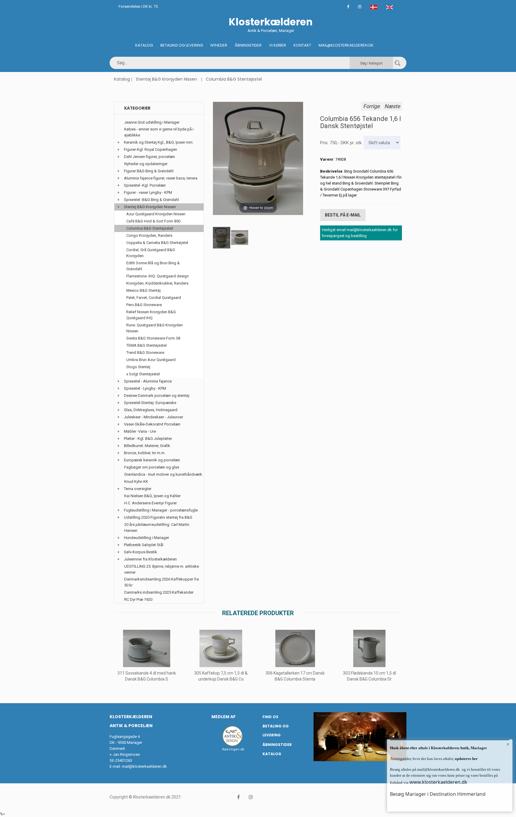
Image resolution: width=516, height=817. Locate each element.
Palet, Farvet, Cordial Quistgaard (153, 297)
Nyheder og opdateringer (146, 164)
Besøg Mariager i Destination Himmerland (438, 794)
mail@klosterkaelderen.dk (144, 766)
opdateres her (466, 758)
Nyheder (219, 45)
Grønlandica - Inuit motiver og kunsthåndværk (163, 474)
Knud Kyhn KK (136, 481)
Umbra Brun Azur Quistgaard (151, 359)
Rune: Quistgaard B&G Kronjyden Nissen (154, 328)
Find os (270, 716)
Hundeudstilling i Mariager (146, 537)
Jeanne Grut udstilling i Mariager (151, 122)
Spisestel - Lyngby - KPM (145, 388)
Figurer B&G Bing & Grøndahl (148, 171)
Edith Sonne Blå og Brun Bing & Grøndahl (153, 266)
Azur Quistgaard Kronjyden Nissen (155, 214)
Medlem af (223, 717)
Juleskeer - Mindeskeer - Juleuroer (153, 417)
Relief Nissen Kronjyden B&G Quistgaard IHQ (151, 315)
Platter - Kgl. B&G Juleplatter (148, 438)
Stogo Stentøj (138, 367)
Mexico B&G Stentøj (143, 290)
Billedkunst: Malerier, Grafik (147, 445)
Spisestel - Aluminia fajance (148, 381)
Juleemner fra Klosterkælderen (150, 559)
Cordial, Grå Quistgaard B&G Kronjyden (150, 253)
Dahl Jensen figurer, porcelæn (149, 156)
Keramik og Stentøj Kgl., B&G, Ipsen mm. (159, 142)
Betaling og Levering (181, 45)
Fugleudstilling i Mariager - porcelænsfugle (161, 510)
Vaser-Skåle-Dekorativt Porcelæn (152, 424)
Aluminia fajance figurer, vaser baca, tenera (160, 178)
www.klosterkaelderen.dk (438, 782)
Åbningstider (248, 45)
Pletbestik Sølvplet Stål (143, 545)
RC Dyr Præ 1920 (138, 599)
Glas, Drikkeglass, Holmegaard (150, 410)
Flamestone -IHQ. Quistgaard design (157, 276)
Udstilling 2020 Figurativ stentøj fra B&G (158, 517)
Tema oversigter (137, 488)
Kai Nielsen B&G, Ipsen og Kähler (152, 496)
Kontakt (302, 45)
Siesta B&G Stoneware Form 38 (153, 338)
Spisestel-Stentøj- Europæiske (150, 402)
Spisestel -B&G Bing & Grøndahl (151, 199)
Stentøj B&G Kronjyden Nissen (166, 79)
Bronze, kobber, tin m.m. (144, 453)
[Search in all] (397, 63)
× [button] (507, 744)
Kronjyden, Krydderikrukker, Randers (157, 283)
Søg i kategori (371, 63)
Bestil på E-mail (343, 215)
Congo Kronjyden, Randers (149, 235)
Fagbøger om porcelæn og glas (151, 467)
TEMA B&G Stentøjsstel (146, 345)
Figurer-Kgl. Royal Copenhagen (150, 149)
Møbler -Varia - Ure (140, 431)
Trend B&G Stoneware (145, 352)
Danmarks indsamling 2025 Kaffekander (159, 592)
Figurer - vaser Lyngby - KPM (148, 192)
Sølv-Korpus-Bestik (140, 552)
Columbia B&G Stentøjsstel (234, 79)
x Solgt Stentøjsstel (143, 374)
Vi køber (277, 45)
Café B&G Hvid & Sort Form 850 (153, 221)
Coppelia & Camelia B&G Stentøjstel (157, 242)
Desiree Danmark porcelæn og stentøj (156, 395)
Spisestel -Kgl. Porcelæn (145, 185)
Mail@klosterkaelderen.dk (346, 45)
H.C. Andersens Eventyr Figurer (150, 503)
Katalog (144, 45)
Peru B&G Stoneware (144, 304)
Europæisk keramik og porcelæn (152, 460)
